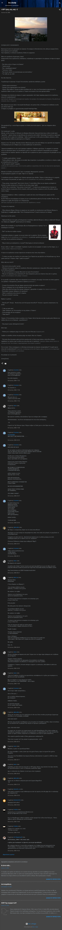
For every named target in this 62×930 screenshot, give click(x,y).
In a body (12, 3)
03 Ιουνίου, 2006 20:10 (14, 741)
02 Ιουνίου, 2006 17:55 (14, 401)
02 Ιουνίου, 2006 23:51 (14, 543)
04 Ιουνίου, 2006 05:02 (14, 805)
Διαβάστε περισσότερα (53, 879)
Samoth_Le (17, 789)
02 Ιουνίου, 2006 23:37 (14, 496)
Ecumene (16, 370)
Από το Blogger (32, 924)
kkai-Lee (16, 577)
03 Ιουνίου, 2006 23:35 (14, 795)
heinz (15, 405)
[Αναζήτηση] (60, 3)
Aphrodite (16, 527)
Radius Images (35, 926)
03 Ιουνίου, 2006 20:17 (14, 759)
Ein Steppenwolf (18, 837)
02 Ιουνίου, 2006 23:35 (14, 440)
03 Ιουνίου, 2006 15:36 (14, 707)
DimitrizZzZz (17, 800)
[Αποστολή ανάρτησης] (5, 364)
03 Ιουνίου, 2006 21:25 (14, 784)
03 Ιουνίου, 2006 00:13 (14, 556)
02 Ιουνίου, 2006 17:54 (14, 390)
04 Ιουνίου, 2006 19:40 (14, 821)
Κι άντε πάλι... (6, 865)
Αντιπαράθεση (6, 884)
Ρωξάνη (16, 809)
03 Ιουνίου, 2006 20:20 (14, 773)
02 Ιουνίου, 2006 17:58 (14, 428)
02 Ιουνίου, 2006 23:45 (14, 522)
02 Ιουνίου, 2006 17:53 (14, 380)
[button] (60, 10)
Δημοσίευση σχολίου (8, 854)
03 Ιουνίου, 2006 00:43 (14, 647)
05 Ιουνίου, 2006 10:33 (14, 850)
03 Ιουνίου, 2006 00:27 (14, 573)
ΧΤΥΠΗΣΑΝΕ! (11, 435)
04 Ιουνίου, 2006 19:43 (14, 832)
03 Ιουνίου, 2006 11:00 (14, 683)
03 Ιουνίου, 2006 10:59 (14, 668)
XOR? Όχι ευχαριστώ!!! (9, 903)
